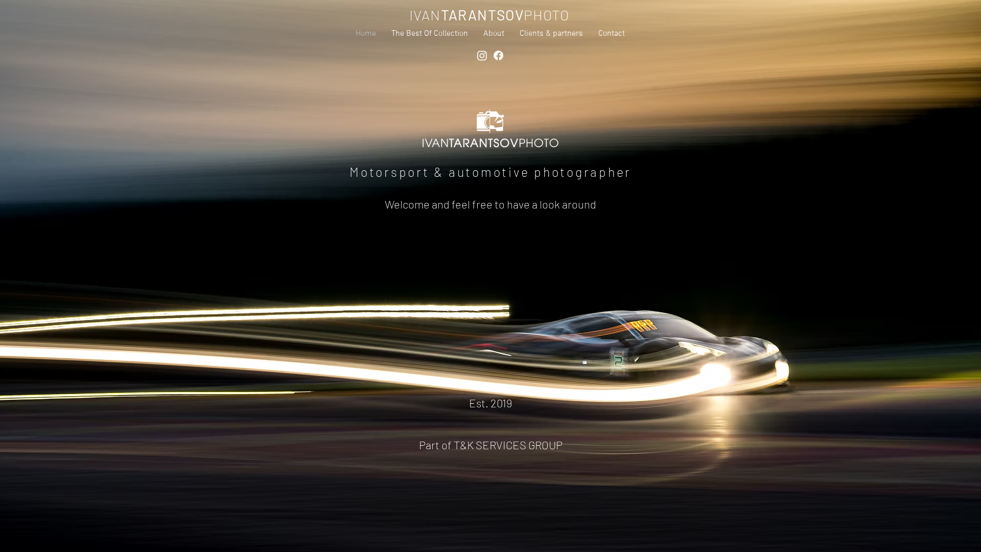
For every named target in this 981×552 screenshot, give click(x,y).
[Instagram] (482, 55)
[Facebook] (498, 55)
